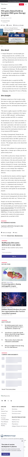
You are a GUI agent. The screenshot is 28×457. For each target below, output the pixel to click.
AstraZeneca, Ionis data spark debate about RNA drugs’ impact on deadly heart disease (14, 334)
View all (3, 389)
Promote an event (16, 413)
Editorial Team (4, 411)
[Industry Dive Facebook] (5, 400)
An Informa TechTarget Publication (14, 1)
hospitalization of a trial (7, 210)
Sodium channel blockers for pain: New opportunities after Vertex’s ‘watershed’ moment (14, 311)
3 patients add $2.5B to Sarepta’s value (12, 226)
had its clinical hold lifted (7, 208)
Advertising (14, 409)
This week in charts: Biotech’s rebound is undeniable (14, 340)
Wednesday (5, 91)
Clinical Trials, (10, 235)
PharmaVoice (15, 424)
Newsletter (3, 415)
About (2, 409)
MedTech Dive (15, 421)
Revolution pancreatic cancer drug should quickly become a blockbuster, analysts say (14, 326)
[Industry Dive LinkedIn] (2, 400)
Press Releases (4, 421)
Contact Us (3, 413)
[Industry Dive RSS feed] (11, 400)
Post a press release (10, 389)
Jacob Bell (4, 227)
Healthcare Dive (16, 419)
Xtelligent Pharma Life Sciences (19, 426)
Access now (5, 454)
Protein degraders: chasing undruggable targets (11, 285)
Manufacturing (18, 235)
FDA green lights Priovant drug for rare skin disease (14, 346)
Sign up (21, 4)
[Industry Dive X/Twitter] (8, 400)
